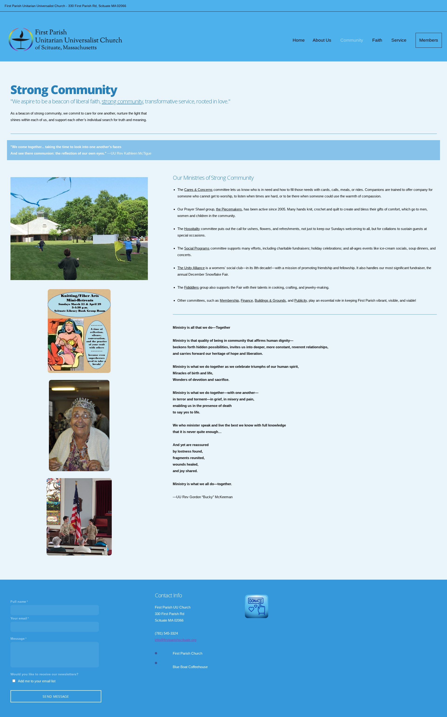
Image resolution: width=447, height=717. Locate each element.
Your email (18, 618)
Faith (377, 40)
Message (17, 638)
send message (56, 696)
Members (428, 40)
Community (352, 40)
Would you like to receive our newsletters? (44, 674)
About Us (322, 40)
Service (399, 40)
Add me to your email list (36, 681)
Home (299, 40)
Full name (18, 601)
